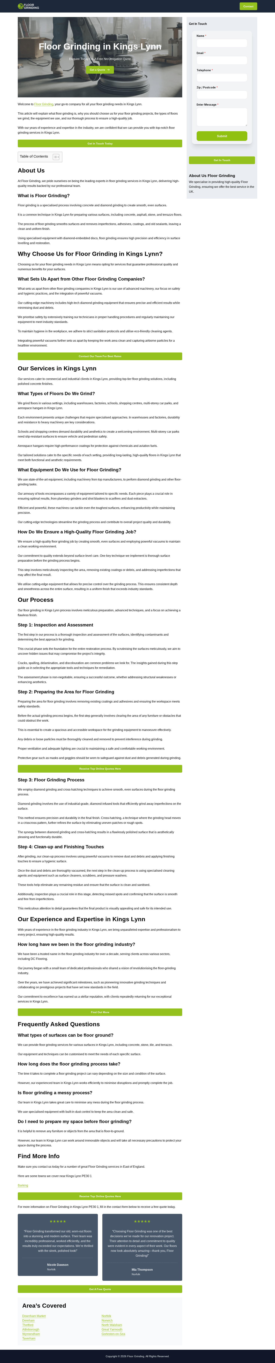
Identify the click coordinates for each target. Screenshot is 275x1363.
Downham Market (34, 1316)
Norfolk (106, 1316)
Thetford (27, 1325)
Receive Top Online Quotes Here (100, 768)
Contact (248, 6)
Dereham (28, 1320)
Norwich (107, 1320)
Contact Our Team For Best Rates (100, 356)
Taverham (28, 1338)
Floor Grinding (43, 104)
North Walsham (112, 1325)
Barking (23, 1185)
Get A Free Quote (100, 1289)
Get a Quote (97, 69)
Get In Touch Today (100, 143)
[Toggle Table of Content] (54, 157)
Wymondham (31, 1334)
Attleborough (30, 1329)
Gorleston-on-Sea (113, 1334)
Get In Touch (222, 160)
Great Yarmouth (112, 1329)
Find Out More (100, 1012)
